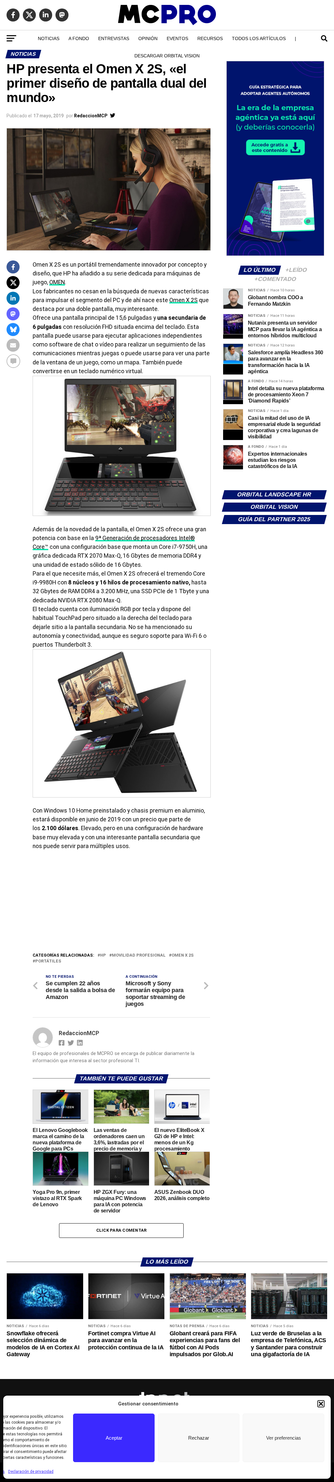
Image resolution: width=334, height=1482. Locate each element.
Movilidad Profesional (139, 955)
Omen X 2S (183, 300)
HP (103, 955)
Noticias (48, 38)
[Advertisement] (121, 902)
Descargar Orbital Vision (167, 55)
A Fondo (78, 38)
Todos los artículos (259, 38)
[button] (321, 1404)
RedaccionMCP (90, 115)
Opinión (148, 38)
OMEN (57, 282)
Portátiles (48, 961)
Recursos (210, 38)
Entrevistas (113, 38)
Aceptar (114, 1438)
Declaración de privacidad (30, 1471)
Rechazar (198, 1438)
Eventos (177, 38)
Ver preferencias (283, 1438)
